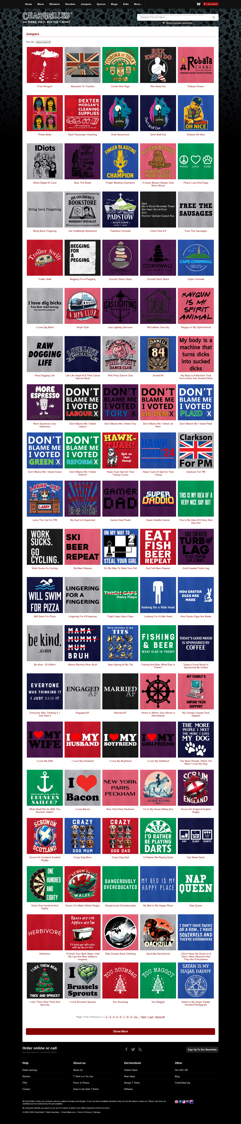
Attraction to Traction (82, 86)
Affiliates (128, 1089)
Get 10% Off (181, 1070)
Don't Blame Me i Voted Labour (83, 425)
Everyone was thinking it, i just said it (45, 714)
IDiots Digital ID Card (44, 182)
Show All (160, 1016)
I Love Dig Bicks (45, 327)
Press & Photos (81, 1082)
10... (136, 1016)
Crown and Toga (120, 86)
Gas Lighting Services (120, 327)
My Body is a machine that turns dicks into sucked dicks (196, 377)
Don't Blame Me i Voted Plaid (196, 423)
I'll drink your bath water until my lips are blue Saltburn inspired (82, 956)
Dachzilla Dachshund (158, 953)
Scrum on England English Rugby (196, 810)
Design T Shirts (132, 1082)
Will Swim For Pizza (45, 616)
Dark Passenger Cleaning (82, 134)
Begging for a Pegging (82, 279)
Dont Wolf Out (158, 134)
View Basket (212, 4)
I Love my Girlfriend (158, 761)
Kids (126, 4)
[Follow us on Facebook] (126, 1049)
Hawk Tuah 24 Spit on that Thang (158, 473)
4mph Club (83, 327)
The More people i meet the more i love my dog (196, 762)
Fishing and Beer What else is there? (158, 666)
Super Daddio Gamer (158, 520)
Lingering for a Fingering (82, 616)
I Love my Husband (83, 761)
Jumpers (86, 4)
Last (150, 1016)
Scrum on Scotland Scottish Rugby (45, 859)
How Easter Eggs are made (195, 616)
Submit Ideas (131, 1070)
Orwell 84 (158, 375)
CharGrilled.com (68, 1112)
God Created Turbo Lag (196, 568)
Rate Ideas (129, 1076)
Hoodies (70, 4)
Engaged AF (82, 712)
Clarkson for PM (195, 471)
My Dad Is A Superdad (82, 520)
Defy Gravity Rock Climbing (120, 953)
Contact (26, 1089)
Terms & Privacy (84, 1112)
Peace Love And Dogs (195, 182)
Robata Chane (196, 86)
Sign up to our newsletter (202, 1049)
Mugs (114, 4)
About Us (78, 1070)
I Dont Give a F (158, 230)
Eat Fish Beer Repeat (158, 568)
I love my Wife (45, 761)
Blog (177, 1076)
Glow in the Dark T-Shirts (86, 1089)
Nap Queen (195, 905)
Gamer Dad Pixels (120, 520)
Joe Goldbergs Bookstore (82, 230)
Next (143, 1016)
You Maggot (158, 1001)
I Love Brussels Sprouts (82, 1001)
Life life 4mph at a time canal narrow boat (83, 377)
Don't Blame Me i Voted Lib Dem (158, 425)
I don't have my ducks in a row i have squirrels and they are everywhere (196, 956)
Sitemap (96, 1112)
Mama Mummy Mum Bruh (82, 664)
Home (28, 4)
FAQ (24, 1082)
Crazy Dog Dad (120, 857)
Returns (26, 1076)
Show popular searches (179, 23)
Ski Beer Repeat (83, 568)
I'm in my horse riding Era (158, 809)
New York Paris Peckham (120, 809)
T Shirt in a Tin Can (83, 1076)
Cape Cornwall (196, 279)
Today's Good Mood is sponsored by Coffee (195, 666)
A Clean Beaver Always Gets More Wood (158, 184)
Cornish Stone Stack (120, 279)
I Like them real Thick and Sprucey (44, 1003)
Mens (40, 4)
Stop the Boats (82, 182)
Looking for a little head (158, 616)
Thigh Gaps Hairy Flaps (120, 616)
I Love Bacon (82, 809)
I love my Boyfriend (120, 761)
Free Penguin (44, 86)
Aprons (101, 4)
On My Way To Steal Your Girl (120, 568)
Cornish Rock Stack (158, 279)
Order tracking (29, 1070)
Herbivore (44, 953)
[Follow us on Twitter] (133, 1049)
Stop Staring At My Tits (120, 664)
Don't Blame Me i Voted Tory (120, 423)
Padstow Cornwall (120, 230)
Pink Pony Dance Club (120, 375)
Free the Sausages (196, 230)
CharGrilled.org (182, 1082)
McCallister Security (158, 327)
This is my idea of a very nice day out (196, 521)
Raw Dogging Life (45, 375)
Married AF (120, 712)
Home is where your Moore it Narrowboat (158, 714)
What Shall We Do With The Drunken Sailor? (44, 810)
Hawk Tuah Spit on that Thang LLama (120, 473)
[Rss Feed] (140, 1049)
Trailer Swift (44, 279)
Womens (54, 4)
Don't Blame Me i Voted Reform (83, 473)
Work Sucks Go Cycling (45, 568)
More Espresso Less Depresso (44, 425)
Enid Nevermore (120, 134)
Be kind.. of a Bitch (45, 664)
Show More (120, 1031)
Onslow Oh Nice (196, 134)
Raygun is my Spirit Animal (196, 327)
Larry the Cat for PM (45, 520)
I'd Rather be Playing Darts (158, 857)
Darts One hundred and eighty (44, 907)
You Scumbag (120, 1001)
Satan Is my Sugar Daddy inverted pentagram (196, 1003)
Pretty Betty (44, 134)
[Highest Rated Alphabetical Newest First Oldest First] (43, 41)
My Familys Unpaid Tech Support (196, 714)
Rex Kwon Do (158, 86)
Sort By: (30, 41)
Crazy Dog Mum (83, 857)
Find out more (103, 1108)
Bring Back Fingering (44, 230)
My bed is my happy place (158, 905)
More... (138, 4)
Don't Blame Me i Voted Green (45, 471)
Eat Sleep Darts (196, 857)
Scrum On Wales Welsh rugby (82, 905)
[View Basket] (198, 4)
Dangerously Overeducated (120, 905)
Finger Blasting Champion (120, 182)
